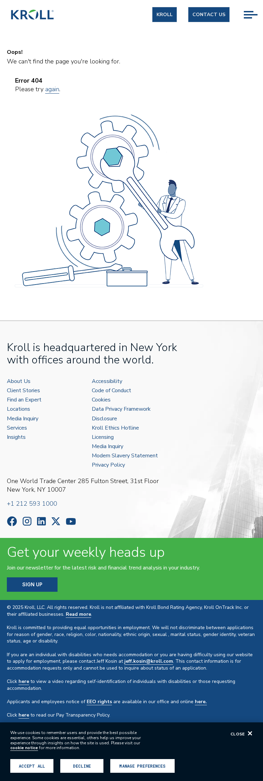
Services (17, 428)
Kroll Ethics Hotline (115, 428)
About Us (18, 381)
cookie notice (24, 747)
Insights (16, 437)
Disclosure (104, 419)
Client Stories (23, 390)
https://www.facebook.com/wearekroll (12, 521)
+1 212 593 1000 (32, 504)
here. (201, 701)
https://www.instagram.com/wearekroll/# (27, 521)
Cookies (101, 400)
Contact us (208, 14)
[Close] (250, 733)
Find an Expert (24, 400)
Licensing (103, 437)
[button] (253, 7)
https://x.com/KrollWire (55, 521)
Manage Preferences (142, 766)
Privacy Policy (108, 465)
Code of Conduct (111, 390)
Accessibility (107, 381)
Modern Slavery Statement (125, 456)
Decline (82, 766)
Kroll (164, 14)
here (23, 681)
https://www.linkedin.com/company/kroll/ (41, 521)
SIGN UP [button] (32, 584)
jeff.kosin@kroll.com (148, 661)
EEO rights (99, 701)
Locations (18, 409)
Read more (78, 614)
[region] (131, 751)
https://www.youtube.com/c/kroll (71, 521)
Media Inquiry (22, 419)
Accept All (32, 766)
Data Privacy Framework (121, 409)
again (52, 89)
